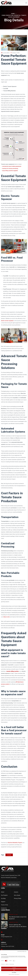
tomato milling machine (13, 671)
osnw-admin (7, 52)
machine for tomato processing (10, 168)
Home (13, 13)
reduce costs (6, 617)
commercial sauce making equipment (11, 166)
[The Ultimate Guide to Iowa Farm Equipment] (4, 916)
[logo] (6, 2)
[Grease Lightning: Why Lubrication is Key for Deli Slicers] (4, 924)
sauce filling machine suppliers (10, 170)
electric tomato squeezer (7, 320)
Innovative (9, 854)
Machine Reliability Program (15, 842)
